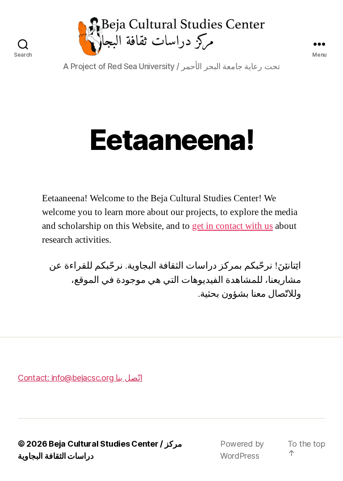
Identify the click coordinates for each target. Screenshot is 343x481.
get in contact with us (232, 226)
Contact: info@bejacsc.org (80, 377)
